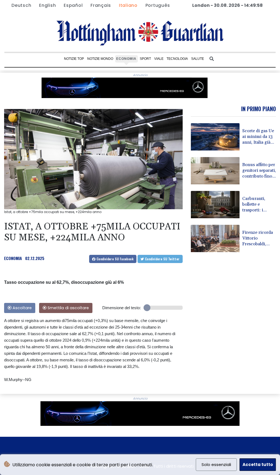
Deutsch (21, 5)
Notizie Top (74, 59)
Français (101, 5)
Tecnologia (177, 59)
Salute (197, 59)
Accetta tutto (258, 464)
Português (157, 5)
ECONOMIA (13, 258)
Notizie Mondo (100, 59)
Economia (126, 59)
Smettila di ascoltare (67, 308)
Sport (145, 59)
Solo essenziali (216, 464)
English (47, 5)
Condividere (114, 258)
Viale (159, 59)
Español (73, 5)
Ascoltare (21, 308)
